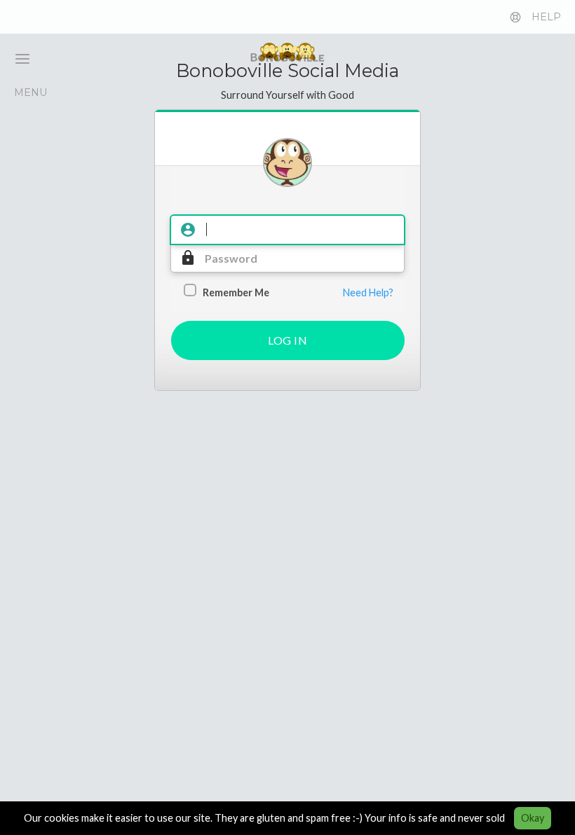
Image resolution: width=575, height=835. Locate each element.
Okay (532, 818)
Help (546, 17)
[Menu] (17, 59)
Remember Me (236, 292)
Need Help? (368, 292)
